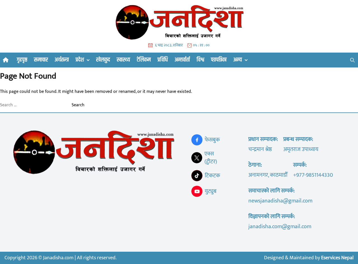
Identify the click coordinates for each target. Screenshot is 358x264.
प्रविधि (162, 59)
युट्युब (210, 191)
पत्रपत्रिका (219, 59)
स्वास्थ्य (123, 59)
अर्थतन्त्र (62, 59)
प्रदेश (80, 60)
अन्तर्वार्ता (182, 59)
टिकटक (212, 175)
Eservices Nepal (337, 258)
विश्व (200, 59)
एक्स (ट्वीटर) (210, 158)
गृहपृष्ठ (22, 59)
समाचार (41, 59)
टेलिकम (144, 59)
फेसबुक (212, 140)
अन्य (237, 60)
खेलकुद (103, 59)
